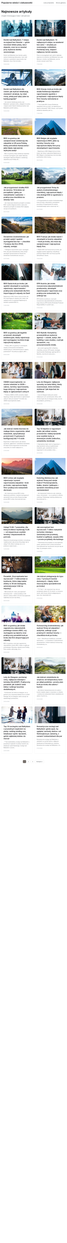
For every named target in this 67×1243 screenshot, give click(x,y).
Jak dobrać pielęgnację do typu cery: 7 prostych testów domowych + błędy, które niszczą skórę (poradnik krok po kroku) (50, 581)
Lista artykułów (49, 3)
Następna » (39, 761)
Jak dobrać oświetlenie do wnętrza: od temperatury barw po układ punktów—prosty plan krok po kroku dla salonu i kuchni (50, 682)
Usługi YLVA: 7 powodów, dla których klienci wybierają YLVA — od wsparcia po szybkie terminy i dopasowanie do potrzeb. (16, 532)
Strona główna (61, 3)
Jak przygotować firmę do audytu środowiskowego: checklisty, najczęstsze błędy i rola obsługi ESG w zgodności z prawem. (50, 192)
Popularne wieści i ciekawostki (16, 2)
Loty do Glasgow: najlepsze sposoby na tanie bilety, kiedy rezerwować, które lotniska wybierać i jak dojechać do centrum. (49, 387)
